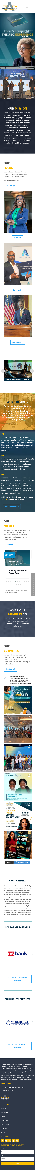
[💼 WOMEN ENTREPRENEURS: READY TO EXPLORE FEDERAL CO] (18, 787)
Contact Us (4, 1128)
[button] (26, 6)
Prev (3, 371)
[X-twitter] (9, 1140)
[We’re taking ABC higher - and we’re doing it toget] (18, 758)
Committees (4, 1120)
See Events (10, 544)
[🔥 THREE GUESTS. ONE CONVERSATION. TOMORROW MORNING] (18, 816)
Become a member (25, 34)
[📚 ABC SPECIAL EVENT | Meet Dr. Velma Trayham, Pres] (18, 845)
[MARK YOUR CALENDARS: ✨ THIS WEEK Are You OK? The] (18, 700)
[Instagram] (17, 1140)
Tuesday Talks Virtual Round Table (18, 571)
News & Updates (5, 1124)
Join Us (3, 1133)
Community (17, 290)
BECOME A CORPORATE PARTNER (17, 979)
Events (3, 1116)
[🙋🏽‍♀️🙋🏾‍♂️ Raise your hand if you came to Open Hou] (18, 729)
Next (32, 371)
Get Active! (10, 669)
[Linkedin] (13, 1140)
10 (33, 594)
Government (17, 342)
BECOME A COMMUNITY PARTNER (18, 1046)
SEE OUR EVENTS (12, 506)
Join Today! (10, 185)
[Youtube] (6, 1140)
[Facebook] (2, 1140)
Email (2, 1155)
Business (17, 238)
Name (2, 1149)
